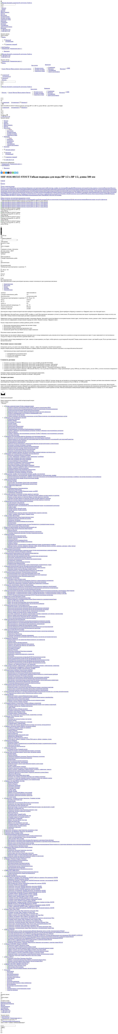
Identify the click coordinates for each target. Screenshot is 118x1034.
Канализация (32, 189)
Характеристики (8, 284)
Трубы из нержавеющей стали (30, 199)
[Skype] (15, 173)
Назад (10, 129)
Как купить (10, 131)
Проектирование (5, 1006)
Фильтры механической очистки (61, 189)
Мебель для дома (9, 193)
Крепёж (26, 189)
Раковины (95, 192)
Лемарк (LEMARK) (104, 193)
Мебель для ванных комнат (85, 192)
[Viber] (11, 173)
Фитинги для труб (6, 188)
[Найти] (2, 6)
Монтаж (3, 1005)
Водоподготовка (71, 191)
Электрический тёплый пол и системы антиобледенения (32, 192)
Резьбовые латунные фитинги (19, 188)
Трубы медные (42, 199)
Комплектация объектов (7, 1003)
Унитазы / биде (73, 192)
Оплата (6, 287)
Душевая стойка (65, 193)
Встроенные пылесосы (75, 193)
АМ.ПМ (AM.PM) (21, 195)
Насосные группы (29, 191)
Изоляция (69, 188)
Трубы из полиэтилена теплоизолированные (58, 199)
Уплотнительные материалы (77, 189)
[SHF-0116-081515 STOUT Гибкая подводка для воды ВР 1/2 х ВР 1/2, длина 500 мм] (24, 202)
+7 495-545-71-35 (5, 29)
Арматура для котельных (99, 189)
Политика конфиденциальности (11, 1021)
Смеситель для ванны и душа (39, 193)
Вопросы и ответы (6, 1002)
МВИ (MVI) (9, 195)
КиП (73, 188)
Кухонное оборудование (92, 193)
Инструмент (107, 188)
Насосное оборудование (17, 189)
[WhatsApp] (13, 173)
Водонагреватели (62, 191)
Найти (2, 1027)
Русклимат (58, 195)
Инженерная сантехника (81, 188)
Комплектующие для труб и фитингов (96, 199)
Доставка (6, 288)
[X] (8, 173)
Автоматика (88, 189)
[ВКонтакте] (2, 173)
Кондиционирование (32, 195)
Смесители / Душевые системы (22, 193)
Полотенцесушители (11, 192)
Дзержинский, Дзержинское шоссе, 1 (12, 48)
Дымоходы (79, 191)
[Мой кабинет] (1, 100)
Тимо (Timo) (41, 195)
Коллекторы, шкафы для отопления (56, 188)
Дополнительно (8, 289)
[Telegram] (17, 173)
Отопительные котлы (52, 191)
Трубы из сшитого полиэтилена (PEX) (11, 199)
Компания (10, 139)
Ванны (50, 192)
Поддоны (100, 192)
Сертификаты (4, 1008)
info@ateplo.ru (5, 47)
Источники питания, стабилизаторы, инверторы (95, 191)
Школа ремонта (5, 1009)
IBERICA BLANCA (50, 195)
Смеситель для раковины (54, 193)
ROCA (15, 195)
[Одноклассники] (4, 173)
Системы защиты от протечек (96, 188)
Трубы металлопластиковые (78, 199)
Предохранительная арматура (44, 189)
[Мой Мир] (6, 173)
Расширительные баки (40, 191)
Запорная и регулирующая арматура (37, 188)
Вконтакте (7, 51)
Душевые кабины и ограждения (60, 192)
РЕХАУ (84, 193)
